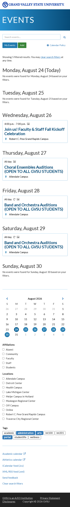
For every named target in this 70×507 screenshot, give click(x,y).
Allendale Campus (14, 378)
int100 (49, 432)
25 (25, 329)
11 (25, 319)
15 (62, 319)
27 (16, 308)
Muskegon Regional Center (19, 400)
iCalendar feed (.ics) (13, 465)
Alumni (8, 349)
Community (11, 353)
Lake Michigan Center (16, 392)
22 (62, 324)
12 (35, 319)
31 (53, 308)
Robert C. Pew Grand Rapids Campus (24, 414)
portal (7, 437)
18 (25, 324)
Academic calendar (12, 453)
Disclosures (8, 501)
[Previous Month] (7, 298)
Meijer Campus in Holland (18, 396)
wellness (34, 437)
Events (18, 20)
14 (53, 319)
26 (7, 308)
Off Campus (11, 405)
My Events (10, 45)
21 (53, 324)
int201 (60, 432)
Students (9, 367)
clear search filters (51, 57)
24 (16, 329)
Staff (7, 362)
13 (44, 319)
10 (16, 319)
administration (26, 432)
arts (39, 432)
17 (16, 324)
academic (9, 432)
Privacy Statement (50, 498)
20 (44, 324)
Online (8, 409)
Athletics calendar (12, 459)
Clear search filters (12, 483)
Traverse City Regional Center (21, 418)
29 (35, 308)
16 (7, 324)
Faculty (9, 358)
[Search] (64, 37)
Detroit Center (13, 383)
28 (25, 308)
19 (35, 324)
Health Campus (13, 387)
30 (44, 308)
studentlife (20, 437)
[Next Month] (62, 298)
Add (22, 45)
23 (7, 329)
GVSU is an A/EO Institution (17, 498)
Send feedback (10, 477)
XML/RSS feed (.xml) (13, 471)
